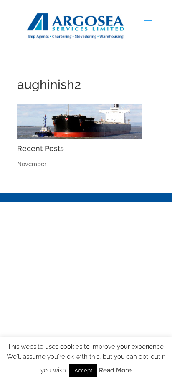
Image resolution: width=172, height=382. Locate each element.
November (31, 164)
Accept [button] (83, 370)
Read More (115, 370)
